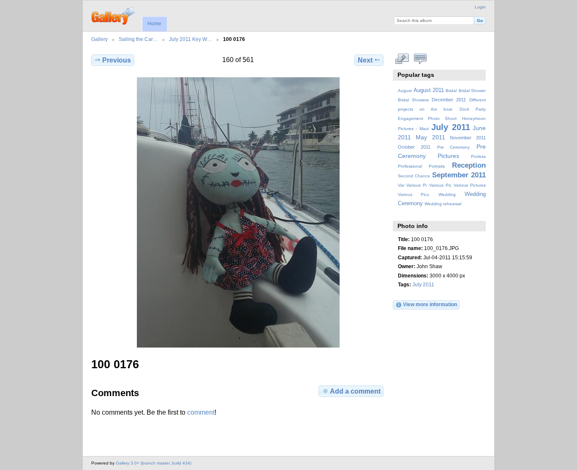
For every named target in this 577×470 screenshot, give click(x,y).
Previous (116, 60)
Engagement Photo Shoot (427, 118)
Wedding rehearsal (443, 203)
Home (154, 24)
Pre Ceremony (453, 147)
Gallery (99, 39)
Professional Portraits (421, 166)
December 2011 (449, 99)
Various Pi (416, 185)
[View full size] (238, 212)
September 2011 (459, 175)
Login (480, 7)
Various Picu (413, 194)
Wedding (447, 194)
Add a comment (355, 391)
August (405, 90)
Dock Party (473, 109)
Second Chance (414, 176)
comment (201, 412)
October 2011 (414, 146)
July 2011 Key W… (190, 39)
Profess (478, 156)
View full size (402, 59)
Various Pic (440, 185)
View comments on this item (420, 59)
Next (365, 60)
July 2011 (450, 127)
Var (401, 185)
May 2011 (430, 137)
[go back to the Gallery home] (113, 15)
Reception (469, 165)
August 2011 (429, 90)
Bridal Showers (413, 100)
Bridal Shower (472, 90)
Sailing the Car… (138, 39)
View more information (430, 304)
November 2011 (468, 137)
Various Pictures (470, 185)
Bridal (451, 90)
